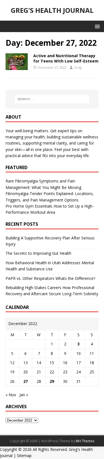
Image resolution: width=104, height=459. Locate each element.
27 (25, 381)
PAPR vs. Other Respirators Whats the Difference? (50, 278)
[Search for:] (52, 99)
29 (52, 381)
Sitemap (24, 455)
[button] (96, 26)
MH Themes (85, 441)
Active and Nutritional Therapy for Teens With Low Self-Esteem (65, 58)
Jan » (23, 394)
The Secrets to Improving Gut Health (38, 253)
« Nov (11, 394)
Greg (78, 67)
